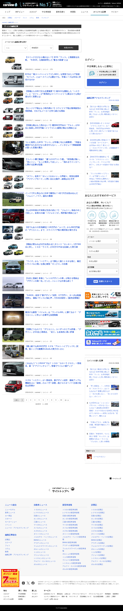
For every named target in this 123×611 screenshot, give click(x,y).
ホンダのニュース (40, 519)
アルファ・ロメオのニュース (45, 561)
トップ (7, 12)
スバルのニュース (40, 528)
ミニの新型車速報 (69, 557)
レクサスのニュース (41, 513)
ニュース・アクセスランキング (17, 528)
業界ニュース (10, 513)
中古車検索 (46, 12)
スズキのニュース (40, 531)
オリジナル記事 (99, 12)
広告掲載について (85, 596)
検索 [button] (68, 48)
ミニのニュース (40, 552)
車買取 (73, 12)
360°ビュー (19, 12)
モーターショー (11, 522)
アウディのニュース (41, 543)
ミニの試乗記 (96, 552)
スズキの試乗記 (97, 531)
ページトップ (116, 478)
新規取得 (107, 3)
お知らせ (67, 594)
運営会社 (60, 594)
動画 (6, 552)
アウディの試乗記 (98, 543)
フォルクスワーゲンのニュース (45, 546)
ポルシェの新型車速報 (70, 554)
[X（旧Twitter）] (28, 583)
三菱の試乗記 (96, 522)
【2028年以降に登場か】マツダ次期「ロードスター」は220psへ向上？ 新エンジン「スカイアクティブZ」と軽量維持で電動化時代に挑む (104, 145)
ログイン (101, 3)
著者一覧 (64, 596)
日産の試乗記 (96, 516)
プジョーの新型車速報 (70, 560)
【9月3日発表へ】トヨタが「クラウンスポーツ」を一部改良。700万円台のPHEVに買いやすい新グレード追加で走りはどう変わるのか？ (103, 128)
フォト (7, 545)
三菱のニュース (40, 522)
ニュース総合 (11, 505)
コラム (7, 549)
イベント (8, 525)
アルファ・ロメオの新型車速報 (74, 566)
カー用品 (8, 516)
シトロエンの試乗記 (98, 558)
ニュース (84, 12)
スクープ (8, 542)
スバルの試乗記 (97, 528)
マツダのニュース (40, 525)
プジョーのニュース (41, 555)
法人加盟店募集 (98, 596)
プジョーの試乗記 (98, 555)
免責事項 (115, 594)
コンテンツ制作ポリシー (52, 596)
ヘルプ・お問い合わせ (51, 599)
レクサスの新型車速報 (70, 513)
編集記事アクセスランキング (98, 98)
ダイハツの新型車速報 (70, 534)
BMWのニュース (40, 540)
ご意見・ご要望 (110, 596)
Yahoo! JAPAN (116, 3)
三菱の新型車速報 (69, 522)
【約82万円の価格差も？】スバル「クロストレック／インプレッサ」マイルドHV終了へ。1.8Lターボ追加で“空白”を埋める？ (104, 162)
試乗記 (7, 539)
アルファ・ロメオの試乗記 (101, 561)
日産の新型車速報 (69, 516)
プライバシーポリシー (79, 594)
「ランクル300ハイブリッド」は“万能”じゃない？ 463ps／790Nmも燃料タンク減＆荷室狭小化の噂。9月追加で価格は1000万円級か (104, 179)
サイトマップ (73, 596)
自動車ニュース (40, 505)
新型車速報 (67, 505)
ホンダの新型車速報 (70, 519)
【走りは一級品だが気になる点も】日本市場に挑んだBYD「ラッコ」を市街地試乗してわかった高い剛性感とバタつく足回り (103, 111)
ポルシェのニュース (41, 549)
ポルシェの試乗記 (98, 549)
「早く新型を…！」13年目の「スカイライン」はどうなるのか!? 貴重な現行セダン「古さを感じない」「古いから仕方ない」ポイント (103, 391)
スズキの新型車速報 (70, 531)
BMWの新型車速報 (69, 542)
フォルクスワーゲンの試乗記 (102, 546)
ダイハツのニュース (41, 534)
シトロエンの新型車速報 (71, 563)
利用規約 (108, 594)
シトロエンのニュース (42, 558)
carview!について (49, 594)
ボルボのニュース (40, 564)
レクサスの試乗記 (98, 513)
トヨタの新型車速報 (70, 510)
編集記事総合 (11, 535)
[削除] (19, 569)
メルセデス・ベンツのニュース (45, 537)
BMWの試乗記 (96, 540)
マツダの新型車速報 (70, 525)
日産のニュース (40, 516)
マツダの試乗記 (97, 525)
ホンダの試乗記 (97, 519)
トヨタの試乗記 (97, 510)
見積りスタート (105, 281)
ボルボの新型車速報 (70, 569)
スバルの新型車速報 (70, 528)
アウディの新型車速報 (70, 545)
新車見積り (60, 12)
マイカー (114, 12)
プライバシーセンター (96, 594)
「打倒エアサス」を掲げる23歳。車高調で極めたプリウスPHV (99, 424)
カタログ (33, 12)
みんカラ (35, 596)
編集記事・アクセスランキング (17, 555)
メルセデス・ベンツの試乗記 (102, 537)
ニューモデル (10, 510)
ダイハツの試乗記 (98, 534)
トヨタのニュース (40, 510)
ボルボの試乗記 (97, 564)
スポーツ (8, 519)
